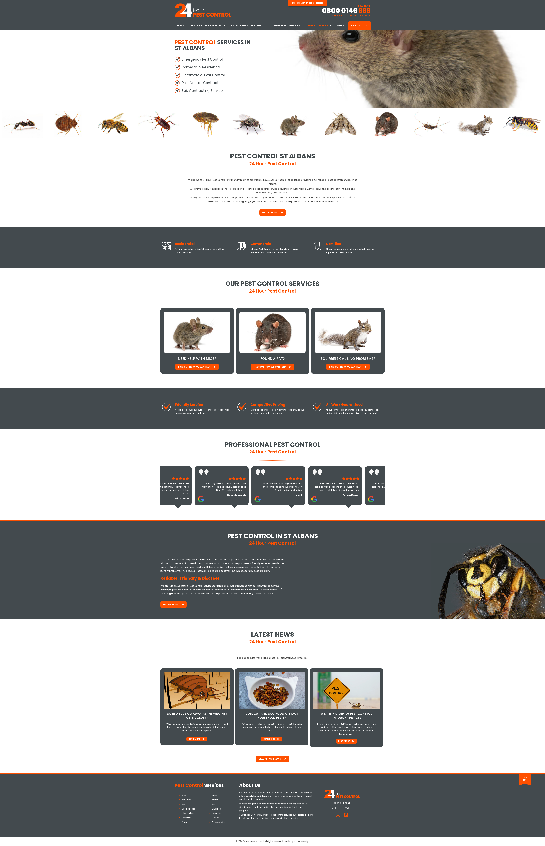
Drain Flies (187, 817)
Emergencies (218, 822)
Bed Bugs (186, 799)
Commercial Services (285, 25)
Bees (184, 804)
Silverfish (216, 808)
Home (180, 25)
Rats (214, 804)
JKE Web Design (301, 841)
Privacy (348, 807)
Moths (215, 799)
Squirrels (216, 813)
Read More (194, 739)
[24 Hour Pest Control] (203, 16)
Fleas (184, 822)
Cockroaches (188, 808)
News (340, 25)
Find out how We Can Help (194, 366)
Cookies (336, 807)
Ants (184, 795)
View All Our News (270, 758)
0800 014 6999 (341, 803)
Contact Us (359, 25)
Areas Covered (317, 25)
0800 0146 (346, 10)
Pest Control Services (206, 25)
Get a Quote (269, 212)
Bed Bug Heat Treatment (247, 25)
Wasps (215, 817)
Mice (214, 795)
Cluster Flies (188, 813)
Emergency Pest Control (307, 3)
